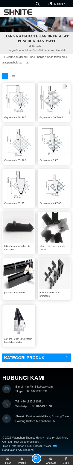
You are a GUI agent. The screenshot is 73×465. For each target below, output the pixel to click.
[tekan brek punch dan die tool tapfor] (18, 227)
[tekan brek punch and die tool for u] (54, 227)
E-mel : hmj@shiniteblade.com (34, 386)
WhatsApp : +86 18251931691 (33, 406)
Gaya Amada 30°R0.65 (51, 117)
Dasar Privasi (43, 445)
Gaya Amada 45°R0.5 (50, 203)
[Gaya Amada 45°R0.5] (54, 184)
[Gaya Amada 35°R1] (54, 141)
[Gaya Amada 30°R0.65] (54, 98)
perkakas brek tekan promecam (49, 294)
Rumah (37, 46)
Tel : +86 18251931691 (29, 401)
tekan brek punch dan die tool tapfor (17, 248)
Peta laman (17, 445)
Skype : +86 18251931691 (31, 391)
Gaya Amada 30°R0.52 (16, 117)
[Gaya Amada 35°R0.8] (18, 141)
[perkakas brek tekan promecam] (54, 273)
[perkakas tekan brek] (18, 273)
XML (29, 445)
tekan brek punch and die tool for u (52, 248)
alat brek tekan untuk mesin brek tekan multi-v (18, 341)
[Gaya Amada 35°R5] (18, 184)
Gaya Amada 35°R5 (14, 203)
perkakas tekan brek (14, 292)
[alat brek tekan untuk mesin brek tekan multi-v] (18, 320)
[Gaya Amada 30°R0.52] (18, 98)
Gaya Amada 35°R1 (49, 160)
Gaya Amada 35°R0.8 (15, 160)
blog (5, 445)
